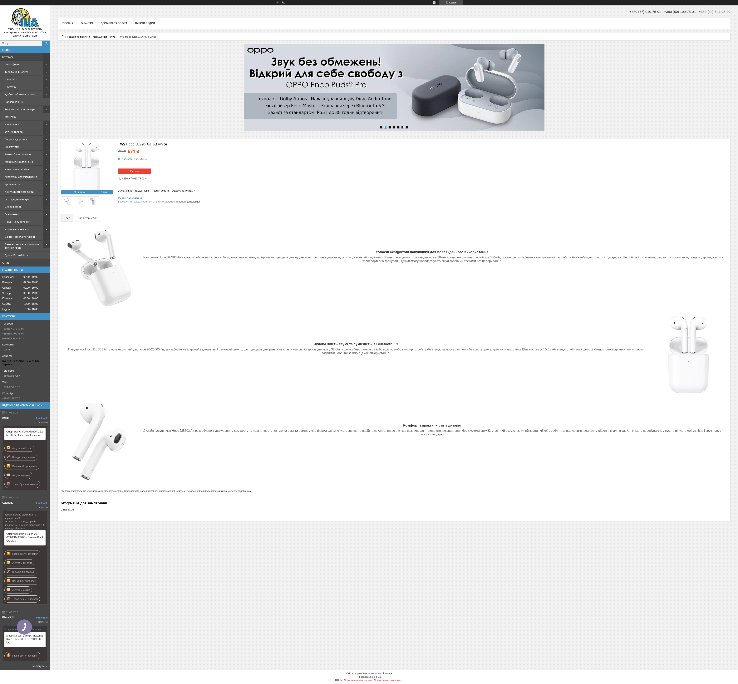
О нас (5, 262)
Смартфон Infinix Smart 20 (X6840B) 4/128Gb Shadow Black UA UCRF (25, 537)
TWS (113, 36)
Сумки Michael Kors (16, 255)
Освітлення (12, 214)
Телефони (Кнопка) (16, 72)
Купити (134, 171)
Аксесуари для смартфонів (21, 176)
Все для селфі (13, 206)
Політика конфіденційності (388, 680)
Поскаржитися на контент (358, 680)
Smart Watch (12, 147)
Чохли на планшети (17, 229)
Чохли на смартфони (17, 221)
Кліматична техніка (17, 169)
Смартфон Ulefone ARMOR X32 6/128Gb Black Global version (24, 433)
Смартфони (12, 64)
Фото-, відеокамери (17, 199)
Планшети (11, 79)
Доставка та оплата (114, 23)
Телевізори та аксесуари (20, 109)
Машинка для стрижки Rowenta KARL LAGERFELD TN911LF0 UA (24, 639)
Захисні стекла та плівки (20, 236)
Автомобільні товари (18, 154)
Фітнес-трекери (14, 132)
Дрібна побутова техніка (20, 94)
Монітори (11, 117)
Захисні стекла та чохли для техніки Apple (22, 245)
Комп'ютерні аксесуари (19, 191)
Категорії (7, 57)
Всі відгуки (38, 666)
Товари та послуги (78, 36)
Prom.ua (387, 673)
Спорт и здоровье (16, 139)
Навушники (12, 124)
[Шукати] (46, 43)
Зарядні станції (14, 102)
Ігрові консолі (13, 184)
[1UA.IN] (25, 17)
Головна (67, 23)
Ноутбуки (11, 87)
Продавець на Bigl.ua (369, 677)
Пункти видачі (145, 23)
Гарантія (87, 23)
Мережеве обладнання (19, 162)
